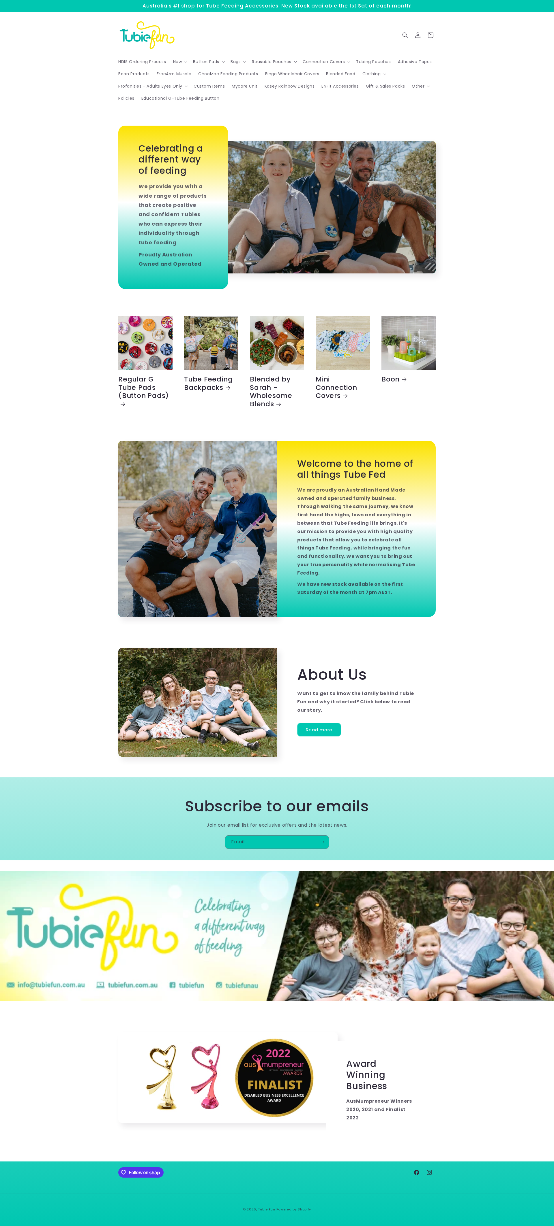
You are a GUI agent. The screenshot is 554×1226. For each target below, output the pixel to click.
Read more (319, 730)
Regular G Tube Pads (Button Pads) (143, 388)
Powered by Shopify (293, 1209)
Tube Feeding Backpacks (208, 383)
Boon (390, 379)
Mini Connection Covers (336, 387)
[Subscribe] (322, 842)
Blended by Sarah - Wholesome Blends (271, 391)
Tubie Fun (266, 1209)
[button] (180, 62)
